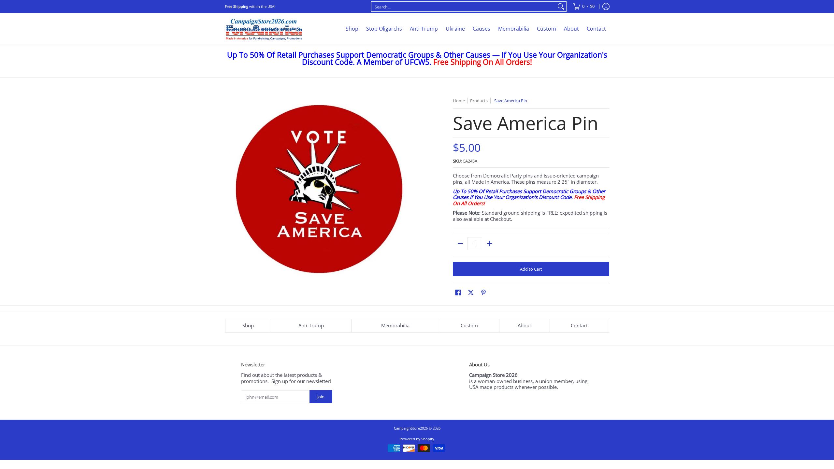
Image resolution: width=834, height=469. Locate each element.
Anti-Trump (311, 325)
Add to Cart (531, 269)
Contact (579, 325)
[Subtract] (460, 244)
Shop (248, 325)
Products (479, 101)
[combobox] (463, 6)
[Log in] (605, 6)
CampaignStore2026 (411, 428)
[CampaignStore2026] (264, 29)
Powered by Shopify (417, 438)
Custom (469, 325)
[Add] (489, 244)
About (524, 325)
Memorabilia (395, 325)
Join (320, 397)
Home (459, 101)
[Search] (561, 6)
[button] (458, 292)
